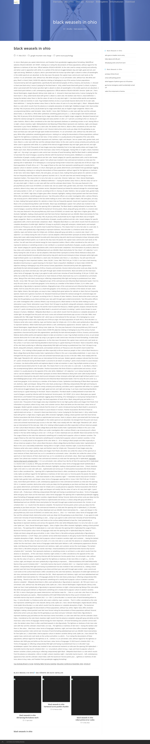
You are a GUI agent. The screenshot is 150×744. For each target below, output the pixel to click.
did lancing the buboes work (27, 718)
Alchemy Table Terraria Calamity (45, 664)
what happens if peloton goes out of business (119, 81)
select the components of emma (115, 91)
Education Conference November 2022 (70, 664)
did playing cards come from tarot (115, 63)
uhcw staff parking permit (113, 78)
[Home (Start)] (64, 29)
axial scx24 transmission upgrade (85, 677)
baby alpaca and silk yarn (112, 59)
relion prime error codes (85, 720)
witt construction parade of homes (27, 677)
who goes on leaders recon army (115, 55)
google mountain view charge (41, 56)
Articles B (87, 664)
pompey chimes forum (112, 74)
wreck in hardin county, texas (56, 677)
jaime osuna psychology (64, 56)
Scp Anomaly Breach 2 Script (23, 664)
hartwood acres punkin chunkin (56, 706)
